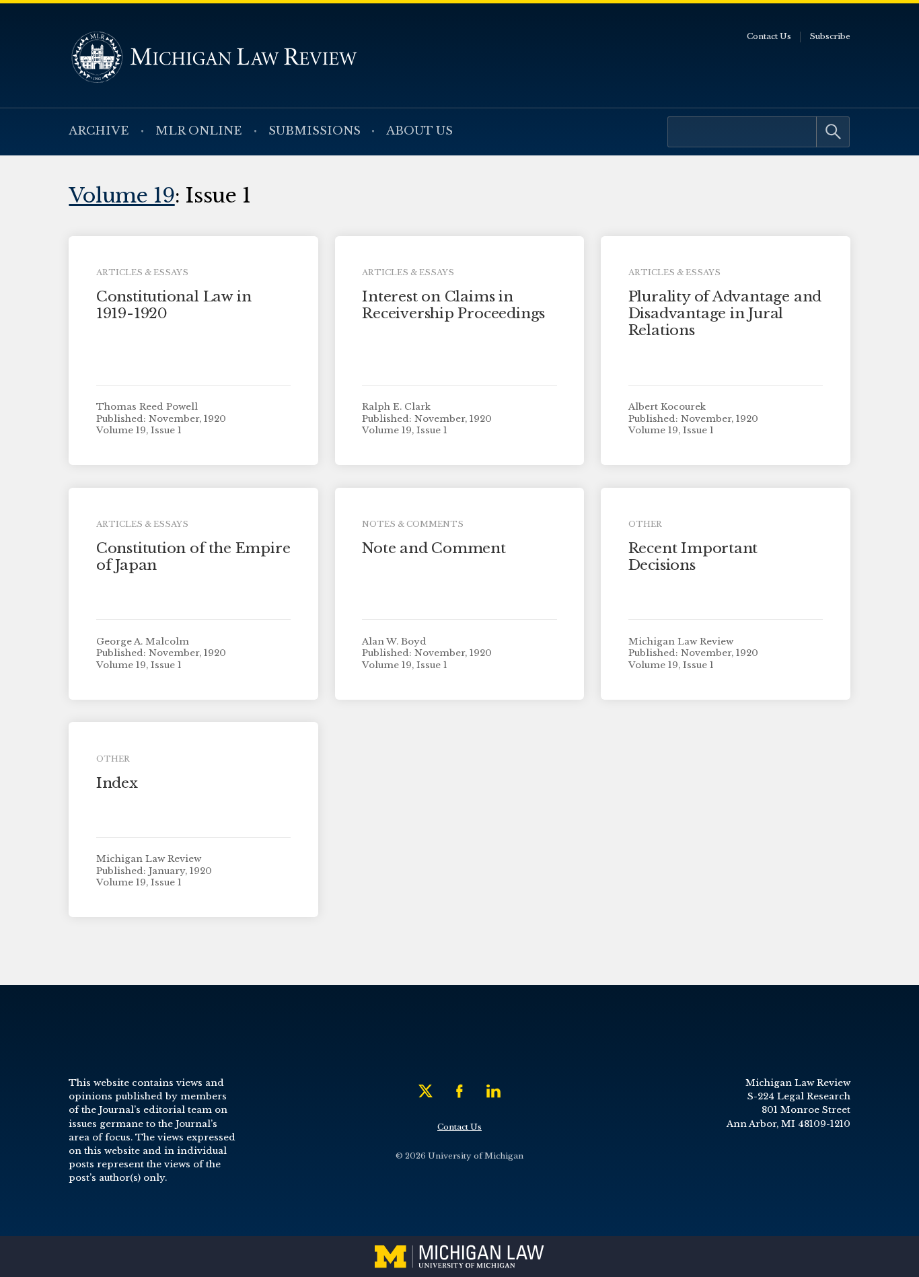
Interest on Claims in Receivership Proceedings (453, 305)
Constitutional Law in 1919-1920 (174, 305)
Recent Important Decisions (693, 557)
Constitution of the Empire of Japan (193, 557)
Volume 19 (121, 195)
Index (117, 783)
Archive (99, 131)
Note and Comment (434, 548)
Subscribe (829, 36)
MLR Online (198, 131)
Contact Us (769, 36)
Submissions (314, 131)
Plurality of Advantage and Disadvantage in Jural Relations (725, 313)
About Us (419, 131)
